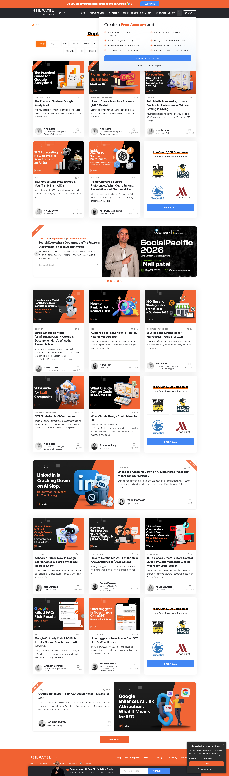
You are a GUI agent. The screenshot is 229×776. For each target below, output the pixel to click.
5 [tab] (121, 281)
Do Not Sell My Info (43, 763)
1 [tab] (108, 281)
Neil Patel (49, 128)
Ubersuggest (57, 134)
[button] (206, 769)
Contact (171, 12)
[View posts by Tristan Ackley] (94, 446)
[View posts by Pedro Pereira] (94, 586)
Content (75, 44)
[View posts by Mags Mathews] (121, 501)
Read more (207, 758)
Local (81, 51)
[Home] (33, 24)
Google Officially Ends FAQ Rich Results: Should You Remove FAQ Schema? (56, 642)
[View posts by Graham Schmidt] (38, 668)
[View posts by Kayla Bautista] (150, 588)
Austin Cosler (51, 367)
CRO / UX (98, 44)
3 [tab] (114, 281)
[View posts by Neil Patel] (38, 131)
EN (60, 13)
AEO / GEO (53, 44)
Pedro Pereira (108, 583)
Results (125, 12)
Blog (83, 12)
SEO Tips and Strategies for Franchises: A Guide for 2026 (165, 335)
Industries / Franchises (101, 97)
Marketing (92, 51)
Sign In (191, 12)
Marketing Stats (97, 12)
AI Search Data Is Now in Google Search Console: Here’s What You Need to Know (56, 562)
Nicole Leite (162, 130)
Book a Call (170, 207)
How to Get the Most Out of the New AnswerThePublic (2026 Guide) (114, 560)
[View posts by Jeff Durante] (38, 588)
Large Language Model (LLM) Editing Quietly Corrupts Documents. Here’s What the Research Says (54, 338)
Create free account (147, 58)
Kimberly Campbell (111, 210)
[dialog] (206, 757)
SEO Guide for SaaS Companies (55, 416)
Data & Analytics (42, 97)
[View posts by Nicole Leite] (150, 131)
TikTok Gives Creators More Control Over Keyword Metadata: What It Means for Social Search (170, 562)
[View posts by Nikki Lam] (94, 366)
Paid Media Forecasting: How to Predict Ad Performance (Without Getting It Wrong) (168, 105)
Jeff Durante (51, 586)
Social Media (123, 468)
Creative (86, 44)
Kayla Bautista (164, 586)
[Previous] (36, 253)
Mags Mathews (136, 500)
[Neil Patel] (43, 11)
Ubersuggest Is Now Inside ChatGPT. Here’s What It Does (114, 640)
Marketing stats (132, 757)
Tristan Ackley (108, 445)
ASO (65, 44)
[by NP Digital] (48, 15)
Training (134, 12)
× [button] (223, 744)
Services (113, 12)
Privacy (32, 763)
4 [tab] (118, 281)
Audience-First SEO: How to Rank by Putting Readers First (114, 335)
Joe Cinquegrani (56, 722)
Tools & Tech (145, 12)
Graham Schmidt (53, 665)
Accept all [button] (207, 763)
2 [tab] (111, 281)
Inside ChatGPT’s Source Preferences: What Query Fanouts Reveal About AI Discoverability (112, 185)
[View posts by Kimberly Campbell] (94, 211)
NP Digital (60, 131)
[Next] (192, 253)
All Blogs (41, 44)
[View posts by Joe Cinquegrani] (42, 723)
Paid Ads (150, 97)
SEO (36, 178)
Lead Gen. (69, 51)
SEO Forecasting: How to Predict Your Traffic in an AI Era (55, 183)
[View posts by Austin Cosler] (38, 368)
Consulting (161, 12)
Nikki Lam (105, 365)
